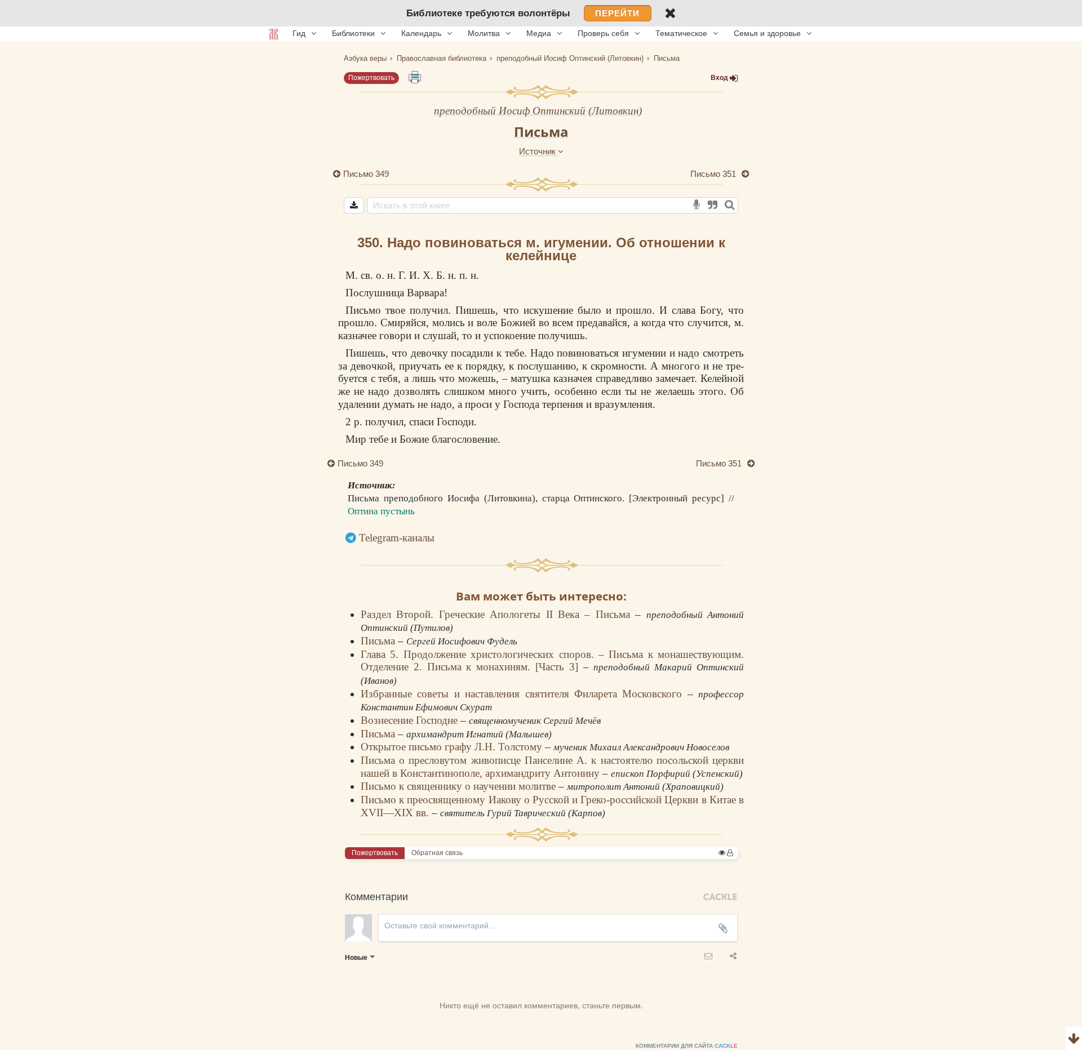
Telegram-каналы (396, 538)
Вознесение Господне (410, 720)
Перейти (617, 13)
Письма (541, 131)
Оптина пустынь (381, 511)
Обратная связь (437, 853)
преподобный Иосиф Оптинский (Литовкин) (538, 111)
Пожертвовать (371, 78)
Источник (538, 151)
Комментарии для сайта (687, 1046)
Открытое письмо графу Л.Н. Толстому (453, 747)
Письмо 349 (366, 174)
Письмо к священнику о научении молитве (459, 786)
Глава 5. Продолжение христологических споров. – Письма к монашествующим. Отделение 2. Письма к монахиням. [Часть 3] (552, 660)
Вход (719, 78)
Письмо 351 (714, 174)
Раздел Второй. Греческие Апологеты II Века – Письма (498, 614)
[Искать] (729, 205)
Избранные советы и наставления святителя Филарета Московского (524, 694)
